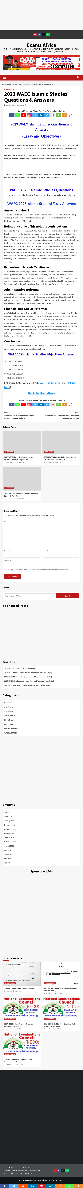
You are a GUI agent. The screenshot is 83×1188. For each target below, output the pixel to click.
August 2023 (9, 846)
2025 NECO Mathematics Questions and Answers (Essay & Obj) (28, 677)
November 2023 (10, 842)
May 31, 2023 (20, 105)
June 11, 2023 (18, 462)
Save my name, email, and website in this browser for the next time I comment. (37, 569)
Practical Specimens (11, 729)
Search (6, 587)
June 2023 (8, 854)
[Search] (78, 77)
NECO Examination (11, 720)
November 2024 (10, 829)
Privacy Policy (34, 1170)
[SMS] (58, 115)
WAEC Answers (15, 1168)
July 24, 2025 (18, 991)
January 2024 (9, 837)
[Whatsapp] (17, 115)
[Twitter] (35, 115)
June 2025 (8, 816)
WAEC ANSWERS (9, 89)
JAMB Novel (8, 711)
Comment (8, 521)
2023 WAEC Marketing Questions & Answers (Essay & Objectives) (62, 415)
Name (7, 551)
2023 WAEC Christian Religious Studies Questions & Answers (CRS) (19, 415)
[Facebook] (11, 115)
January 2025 (9, 821)
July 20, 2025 (57, 993)
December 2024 (10, 825)
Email (45, 551)
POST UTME (9, 724)
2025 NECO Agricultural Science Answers (20, 668)
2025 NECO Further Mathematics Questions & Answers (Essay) (28, 673)
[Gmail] (52, 115)
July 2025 (7, 812)
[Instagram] (29, 115)
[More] (64, 115)
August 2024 (9, 833)
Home (5, 1168)
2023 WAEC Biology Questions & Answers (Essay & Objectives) (21, 494)
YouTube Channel (50, 382)
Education (8, 703)
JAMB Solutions (10, 716)
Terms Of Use (8, 1173)
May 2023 (8, 858)
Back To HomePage (41, 393)
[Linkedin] (41, 115)
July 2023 (7, 850)
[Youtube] (23, 115)
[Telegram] (46, 115)
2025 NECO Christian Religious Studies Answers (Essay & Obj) (27, 685)
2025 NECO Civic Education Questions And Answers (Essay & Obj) (29, 681)
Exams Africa (41, 45)
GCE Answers (9, 707)
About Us (18, 1173)
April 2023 (8, 863)
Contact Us (28, 1173)
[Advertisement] (41, 15)
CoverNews (48, 1180)
